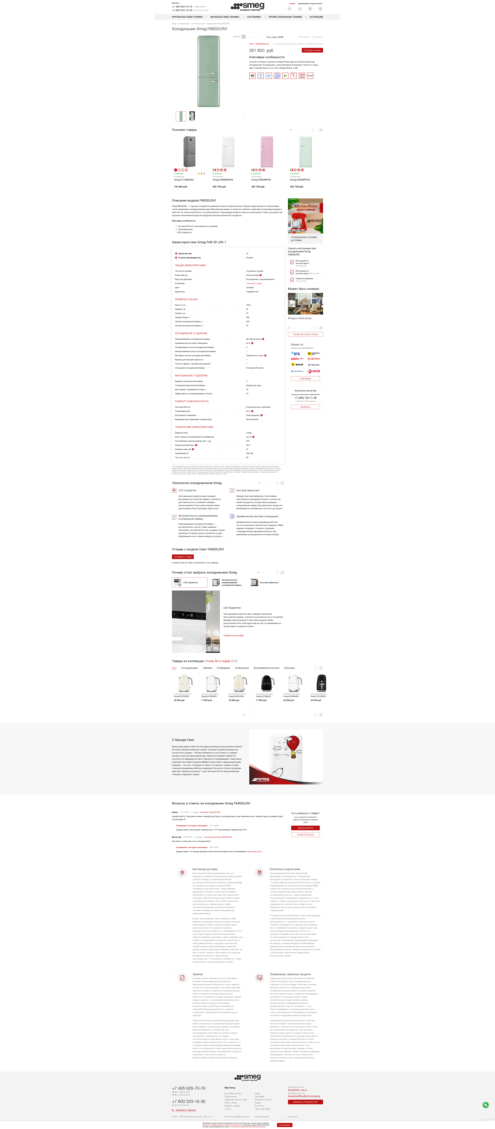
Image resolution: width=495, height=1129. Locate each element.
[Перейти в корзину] (310, 8)
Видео (258, 1103)
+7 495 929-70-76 (182, 6)
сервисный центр (254, 851)
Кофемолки (242, 667)
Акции (292, 4)
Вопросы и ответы (263, 1100)
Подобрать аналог (312, 50)
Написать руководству (305, 1102)
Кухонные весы (293, 667)
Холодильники (189, 667)
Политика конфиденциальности (237, 1117)
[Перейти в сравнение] (299, 8)
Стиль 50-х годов (254, 283)
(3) (204, 173)
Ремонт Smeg (231, 1103)
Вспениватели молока (266, 667)
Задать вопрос (306, 828)
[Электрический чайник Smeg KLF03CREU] (185, 683)
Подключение (231, 1097)
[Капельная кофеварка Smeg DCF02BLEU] (322, 683)
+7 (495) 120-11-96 (306, 397)
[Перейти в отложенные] (289, 8)
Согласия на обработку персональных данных (248, 1127)
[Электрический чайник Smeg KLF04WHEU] (295, 683)
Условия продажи (262, 1117)
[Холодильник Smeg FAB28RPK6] (266, 151)
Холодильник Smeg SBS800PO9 (218, 837)
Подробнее (305, 379)
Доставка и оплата (233, 1093)
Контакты (259, 1106)
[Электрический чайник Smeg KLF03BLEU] (267, 683)
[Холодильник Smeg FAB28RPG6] (305, 151)
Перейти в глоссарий (234, 635)
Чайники (207, 667)
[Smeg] (247, 7)
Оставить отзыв (183, 557)
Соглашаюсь (284, 1125)
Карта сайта (293, 1117)
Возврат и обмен (232, 1106)
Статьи (228, 1109)
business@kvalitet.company (304, 1096)
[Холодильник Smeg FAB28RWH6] (228, 151)
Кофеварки (223, 667)
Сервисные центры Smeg (236, 1100)
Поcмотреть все (305, 835)
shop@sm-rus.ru (297, 1090)
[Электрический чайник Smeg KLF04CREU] (240, 683)
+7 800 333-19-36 (182, 10)
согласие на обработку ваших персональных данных (222, 1125)
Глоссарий (259, 1097)
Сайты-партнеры (262, 1109)
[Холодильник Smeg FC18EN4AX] (189, 151)
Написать (305, 407)
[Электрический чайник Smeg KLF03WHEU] (213, 683)
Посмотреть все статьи (305, 334)
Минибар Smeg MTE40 (210, 812)
